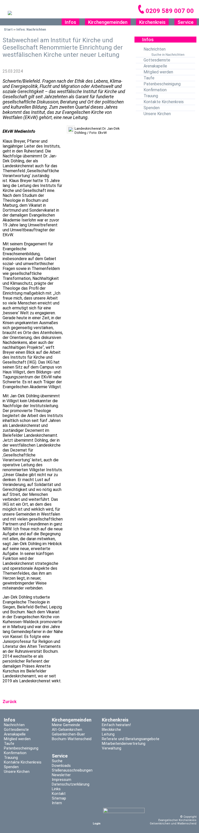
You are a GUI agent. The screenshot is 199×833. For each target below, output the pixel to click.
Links (56, 789)
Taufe (149, 77)
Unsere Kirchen (157, 113)
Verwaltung (111, 748)
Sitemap (59, 798)
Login (97, 823)
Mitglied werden (158, 72)
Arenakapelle (155, 66)
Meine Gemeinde (66, 725)
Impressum (61, 779)
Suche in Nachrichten (167, 54)
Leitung (108, 734)
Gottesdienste (157, 60)
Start (8, 29)
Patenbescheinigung (162, 83)
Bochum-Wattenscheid (71, 739)
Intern (57, 803)
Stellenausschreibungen (72, 770)
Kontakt (59, 793)
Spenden (152, 107)
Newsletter (61, 775)
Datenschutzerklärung (70, 784)
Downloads (61, 765)
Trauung (151, 95)
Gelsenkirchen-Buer (68, 734)
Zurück (10, 701)
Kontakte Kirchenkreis (164, 101)
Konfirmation (155, 89)
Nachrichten (155, 49)
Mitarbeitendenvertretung (123, 743)
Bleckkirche (111, 729)
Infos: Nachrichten (31, 29)
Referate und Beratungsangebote (130, 739)
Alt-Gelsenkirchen (67, 729)
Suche (57, 761)
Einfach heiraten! (116, 725)
